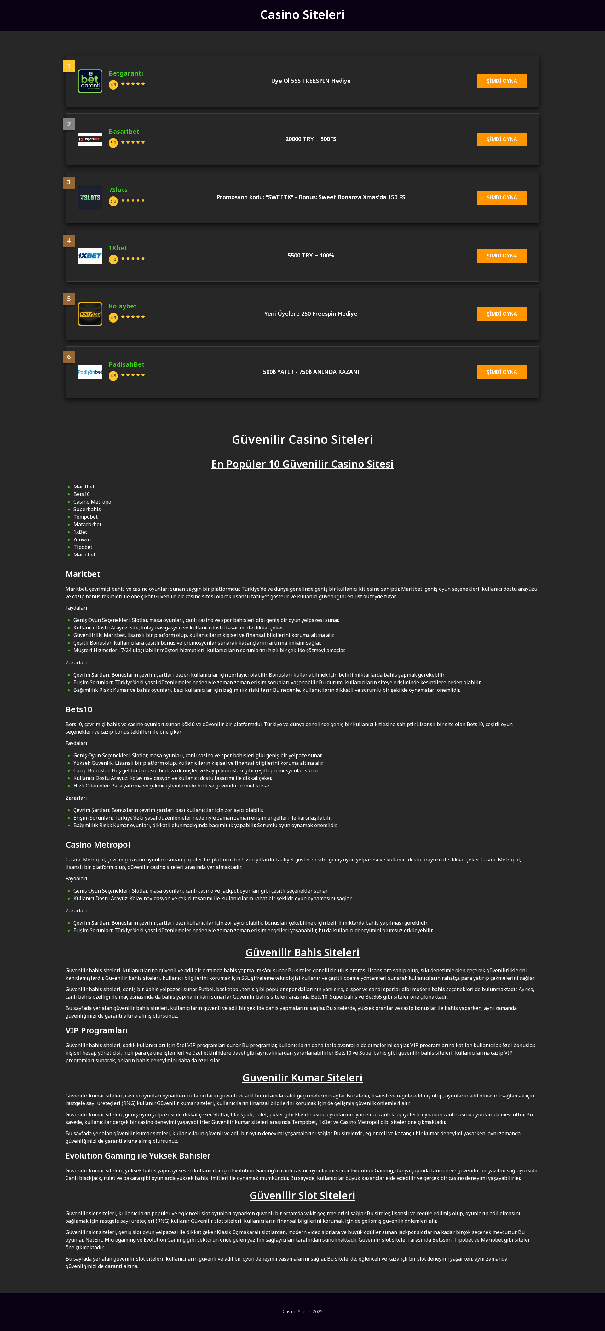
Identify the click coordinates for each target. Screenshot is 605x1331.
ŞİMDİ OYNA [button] (502, 81)
